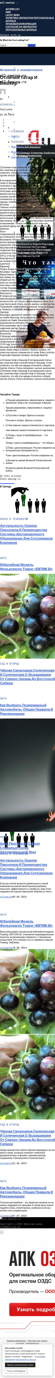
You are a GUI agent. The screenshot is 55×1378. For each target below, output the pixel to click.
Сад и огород (19, 156)
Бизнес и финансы (23, 80)
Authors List (13, 8)
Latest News (13, 14)
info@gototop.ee (32, 1343)
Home (8, 11)
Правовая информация (21, 23)
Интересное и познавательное (31, 96)
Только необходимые (16, 1371)
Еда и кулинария (21, 127)
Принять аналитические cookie (20, 1365)
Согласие (20, 1343)
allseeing (6, 104)
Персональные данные (37, 1341)
